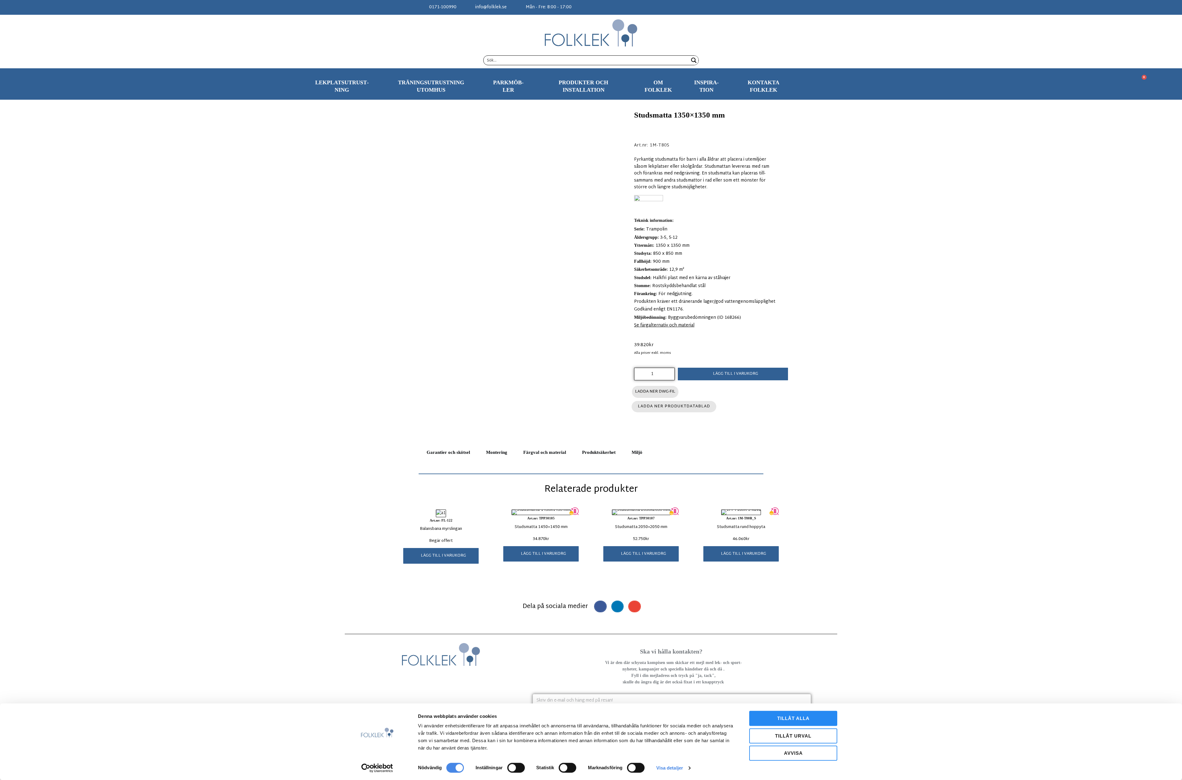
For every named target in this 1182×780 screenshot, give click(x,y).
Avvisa (793, 753)
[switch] (516, 768)
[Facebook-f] (738, 7)
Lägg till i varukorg (735, 374)
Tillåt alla (793, 718)
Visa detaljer (669, 767)
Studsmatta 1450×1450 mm (541, 527)
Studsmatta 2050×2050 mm (641, 527)
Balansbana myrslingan (441, 529)
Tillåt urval (793, 735)
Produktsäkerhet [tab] (599, 452)
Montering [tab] (496, 452)
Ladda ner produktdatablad (674, 406)
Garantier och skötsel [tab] (448, 452)
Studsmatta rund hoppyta (741, 527)
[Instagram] (749, 7)
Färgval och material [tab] (544, 452)
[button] (441, 556)
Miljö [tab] (637, 452)
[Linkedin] (759, 7)
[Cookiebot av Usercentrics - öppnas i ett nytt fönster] (377, 768)
